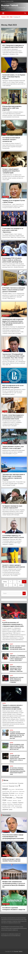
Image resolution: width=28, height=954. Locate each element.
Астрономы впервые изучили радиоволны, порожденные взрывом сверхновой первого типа (17, 771)
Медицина (5, 795)
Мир (4, 41)
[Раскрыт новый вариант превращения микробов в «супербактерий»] (14, 159)
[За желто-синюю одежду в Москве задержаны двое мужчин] (14, 555)
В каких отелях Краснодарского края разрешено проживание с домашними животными (13, 417)
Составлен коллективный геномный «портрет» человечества (11, 139)
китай (8, 806)
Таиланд (15, 800)
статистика (19, 807)
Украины (20, 802)
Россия (19, 798)
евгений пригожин (17, 804)
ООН (21, 795)
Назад (5, 581)
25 (6, 585)
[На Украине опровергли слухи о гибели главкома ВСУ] (14, 496)
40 (15, 585)
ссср (14, 807)
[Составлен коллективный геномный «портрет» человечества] (14, 128)
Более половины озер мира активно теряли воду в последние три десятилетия (17, 747)
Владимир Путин (13, 786)
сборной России (6, 807)
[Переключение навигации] (3, 13)
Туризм (5, 411)
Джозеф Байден (19, 789)
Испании (11, 793)
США (4, 800)
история (4, 806)
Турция (4, 802)
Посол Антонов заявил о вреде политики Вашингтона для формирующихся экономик (13, 836)
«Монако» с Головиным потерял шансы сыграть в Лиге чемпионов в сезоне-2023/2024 (18, 658)
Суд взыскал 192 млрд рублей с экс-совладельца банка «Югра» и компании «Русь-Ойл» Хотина (13, 356)
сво (11, 807)
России (8, 797)
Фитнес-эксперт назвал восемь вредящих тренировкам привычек (17, 647)
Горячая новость (11, 789)
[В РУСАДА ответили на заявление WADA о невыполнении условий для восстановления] (14, 278)
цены (10, 809)
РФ (3, 798)
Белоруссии (5, 783)
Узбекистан (9, 802)
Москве (12, 795)
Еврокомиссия (15, 791)
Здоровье (5, 793)
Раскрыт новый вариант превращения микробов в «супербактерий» (11, 171)
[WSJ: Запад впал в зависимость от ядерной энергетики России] (14, 35)
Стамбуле (9, 800)
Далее (21, 585)
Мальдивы (21, 793)
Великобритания (13, 783)
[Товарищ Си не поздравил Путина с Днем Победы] (14, 190)
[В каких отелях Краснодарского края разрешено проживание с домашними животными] (14, 405)
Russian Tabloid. (10, 5)
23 (19, 581)
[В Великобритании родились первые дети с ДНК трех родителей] (14, 96)
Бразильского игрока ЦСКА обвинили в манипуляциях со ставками (16, 680)
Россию (14, 798)
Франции (4, 804)
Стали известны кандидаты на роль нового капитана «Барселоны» (12, 230)
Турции (19, 800)
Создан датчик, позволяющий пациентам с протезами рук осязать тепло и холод (17, 758)
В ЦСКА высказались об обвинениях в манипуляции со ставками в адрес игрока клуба (12, 624)
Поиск (24, 593)
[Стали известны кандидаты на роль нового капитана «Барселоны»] (14, 218)
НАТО (16, 795)
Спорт (4, 224)
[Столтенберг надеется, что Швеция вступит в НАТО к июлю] (14, 526)
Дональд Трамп (5, 791)
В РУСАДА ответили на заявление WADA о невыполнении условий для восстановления (13, 289)
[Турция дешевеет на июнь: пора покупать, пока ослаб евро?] (14, 436)
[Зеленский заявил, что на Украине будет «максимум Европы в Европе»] (14, 65)
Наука (4, 102)
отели (12, 806)
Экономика (6, 315)
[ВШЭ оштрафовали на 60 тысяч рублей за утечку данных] (14, 375)
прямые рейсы (18, 806)
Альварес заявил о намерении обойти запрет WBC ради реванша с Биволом (16, 669)
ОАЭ (19, 795)
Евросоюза (21, 791)
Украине (14, 802)
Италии (16, 793)
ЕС (11, 791)
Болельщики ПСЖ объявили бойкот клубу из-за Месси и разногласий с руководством (12, 260)
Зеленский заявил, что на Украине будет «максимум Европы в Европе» (13, 76)
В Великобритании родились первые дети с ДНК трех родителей (11, 108)
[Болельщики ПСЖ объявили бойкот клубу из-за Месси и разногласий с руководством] (14, 248)
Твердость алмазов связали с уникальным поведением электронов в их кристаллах (12, 707)
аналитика (10, 804)
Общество (5, 196)
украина (5, 809)
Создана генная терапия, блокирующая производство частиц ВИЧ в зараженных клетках (17, 735)
